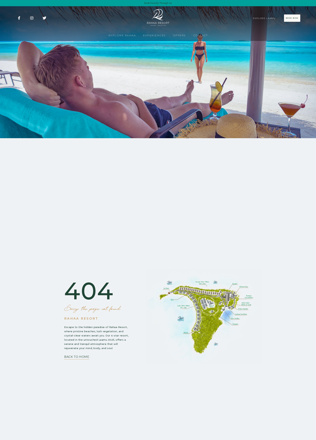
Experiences (154, 35)
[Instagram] (32, 18)
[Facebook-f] (19, 18)
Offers (179, 35)
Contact (200, 35)
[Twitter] (44, 18)
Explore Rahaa (122, 35)
